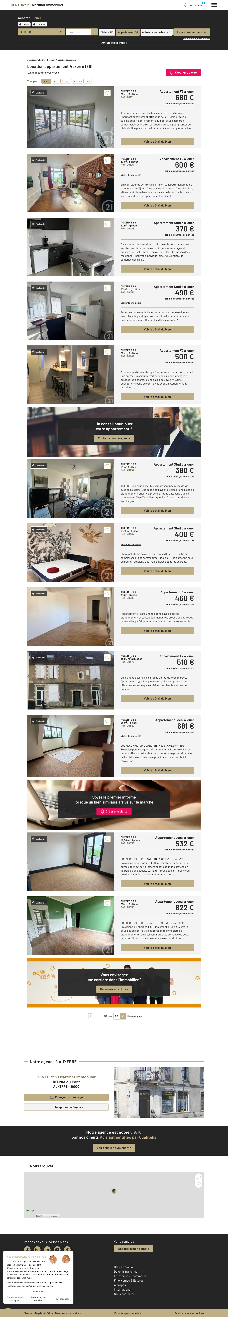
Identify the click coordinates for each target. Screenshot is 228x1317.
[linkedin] (47, 1249)
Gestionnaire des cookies (189, 1313)
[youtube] (57, 1249)
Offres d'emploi (124, 1267)
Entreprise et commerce (130, 1276)
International (122, 1289)
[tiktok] (67, 1249)
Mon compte (195, 4)
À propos (120, 1285)
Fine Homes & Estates (129, 1280)
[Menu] (214, 4)
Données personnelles (127, 1313)
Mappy (55, 1216)
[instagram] (37, 1249)
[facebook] (27, 1249)
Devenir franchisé (126, 1271)
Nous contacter (124, 1294)
